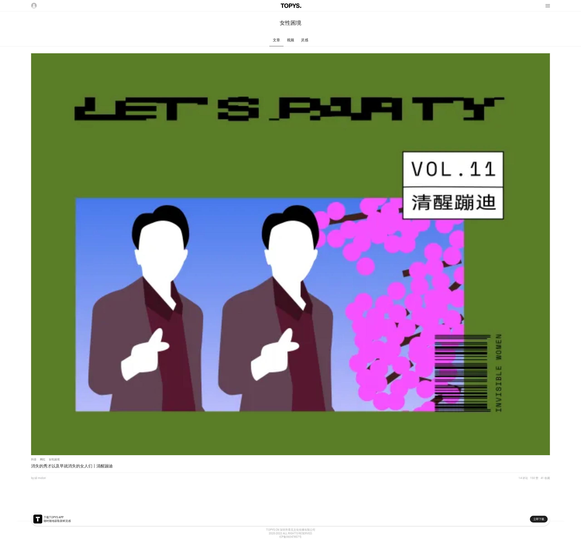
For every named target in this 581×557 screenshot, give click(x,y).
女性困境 (54, 459)
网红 (42, 459)
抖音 (34, 459)
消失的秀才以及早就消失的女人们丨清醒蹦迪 (72, 466)
